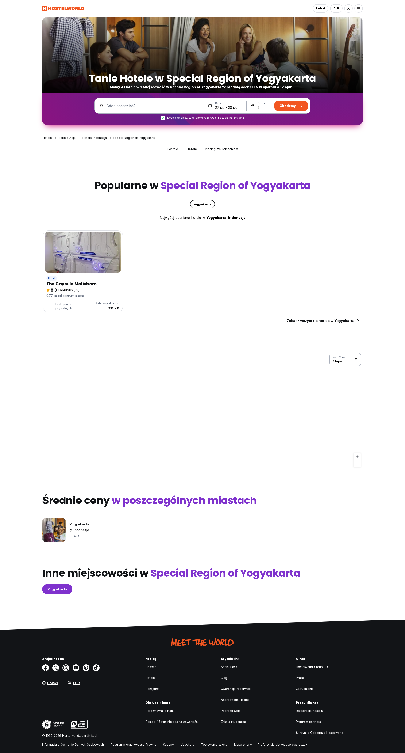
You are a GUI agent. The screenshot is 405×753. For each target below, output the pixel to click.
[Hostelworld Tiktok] (96, 667)
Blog (224, 678)
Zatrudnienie (305, 689)
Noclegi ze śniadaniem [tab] (221, 149)
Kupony (168, 744)
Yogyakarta (57, 589)
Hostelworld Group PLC (312, 667)
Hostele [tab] (172, 149)
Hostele (151, 667)
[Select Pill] (348, 8)
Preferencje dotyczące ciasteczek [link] (282, 744)
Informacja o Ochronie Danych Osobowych (73, 744)
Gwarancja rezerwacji (236, 689)
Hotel (51, 278)
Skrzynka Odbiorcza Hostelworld (319, 732)
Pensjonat (152, 689)
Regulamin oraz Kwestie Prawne (133, 744)
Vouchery (187, 744)
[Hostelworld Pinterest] (86, 667)
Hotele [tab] (191, 149)
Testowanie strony (214, 744)
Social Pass (229, 667)
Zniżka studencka (233, 721)
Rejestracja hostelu (309, 710)
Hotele (150, 678)
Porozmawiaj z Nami (160, 710)
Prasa (300, 678)
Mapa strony (243, 744)
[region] (202, 410)
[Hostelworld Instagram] (65, 667)
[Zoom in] (357, 456)
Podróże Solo (231, 710)
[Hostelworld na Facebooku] (45, 667)
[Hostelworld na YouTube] (76, 667)
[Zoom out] (357, 463)
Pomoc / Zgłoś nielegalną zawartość (172, 721)
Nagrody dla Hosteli (235, 699)
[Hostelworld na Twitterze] (55, 667)
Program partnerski (309, 721)
